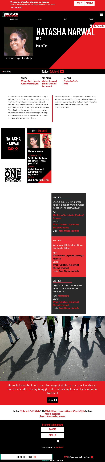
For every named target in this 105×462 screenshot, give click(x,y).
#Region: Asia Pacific (71, 81)
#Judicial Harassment (49, 81)
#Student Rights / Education (30, 81)
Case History (7, 71)
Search (91, 19)
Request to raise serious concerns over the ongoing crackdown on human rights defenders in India (67, 288)
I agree (79, 3)
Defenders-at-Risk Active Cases (77, 457)
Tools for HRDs (14, 19)
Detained (54, 71)
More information (16, 7)
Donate (40, 19)
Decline (89, 3)
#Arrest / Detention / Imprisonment (49, 85)
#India (66, 83)
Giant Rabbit (59, 447)
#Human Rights (63, 295)
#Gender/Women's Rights (29, 83)
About (65, 19)
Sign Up (52, 435)
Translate (100, 26)
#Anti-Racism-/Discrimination (63, 215)
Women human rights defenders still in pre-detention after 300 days (68, 246)
